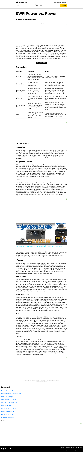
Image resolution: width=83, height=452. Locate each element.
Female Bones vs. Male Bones (10, 391)
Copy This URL (41, 63)
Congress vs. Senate (7, 414)
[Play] (61, 238)
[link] (18, 225)
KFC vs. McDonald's (7, 417)
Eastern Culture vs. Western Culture (12, 394)
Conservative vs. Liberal (8, 399)
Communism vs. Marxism (9, 402)
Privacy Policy (78, 447)
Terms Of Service (70, 447)
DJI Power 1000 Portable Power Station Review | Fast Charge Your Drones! (35, 225)
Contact (62, 447)
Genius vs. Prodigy (7, 396)
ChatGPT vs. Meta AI (7, 411)
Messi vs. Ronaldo (6, 405)
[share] (51, 226)
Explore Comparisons (60, 2)
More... (3, 420)
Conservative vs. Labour (8, 408)
